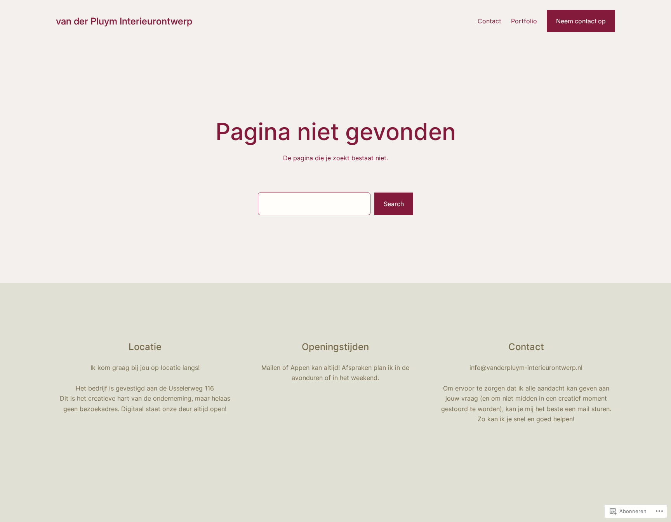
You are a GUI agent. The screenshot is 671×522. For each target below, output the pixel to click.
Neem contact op (581, 21)
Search (394, 204)
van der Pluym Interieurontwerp (124, 21)
